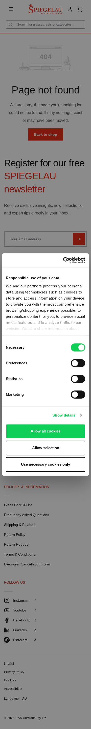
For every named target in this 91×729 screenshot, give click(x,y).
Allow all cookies (45, 431)
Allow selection (45, 448)
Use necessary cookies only (45, 464)
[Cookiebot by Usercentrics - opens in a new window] (64, 260)
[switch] (78, 363)
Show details (63, 415)
